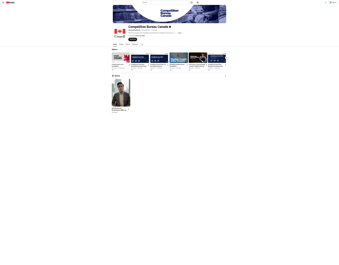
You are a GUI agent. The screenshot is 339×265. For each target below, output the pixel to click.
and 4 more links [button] (140, 35)
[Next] (227, 57)
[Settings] (326, 2)
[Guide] (3, 2)
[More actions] (129, 65)
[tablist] (169, 44)
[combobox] (165, 2)
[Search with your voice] (197, 2)
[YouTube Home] (10, 2)
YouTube (132, 35)
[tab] (115, 44)
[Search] (191, 2)
